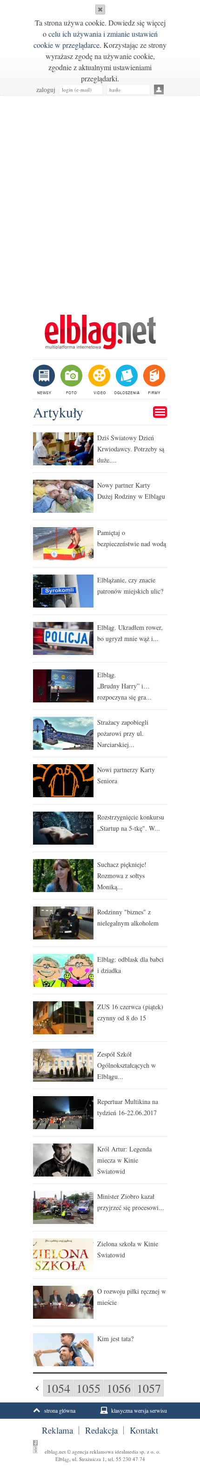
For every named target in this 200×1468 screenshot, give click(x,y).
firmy (153, 379)
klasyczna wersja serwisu (139, 1410)
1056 (119, 1388)
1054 (58, 1388)
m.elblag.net (100, 332)
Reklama (57, 1430)
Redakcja (101, 1430)
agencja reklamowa (92, 1451)
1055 (88, 1388)
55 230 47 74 (130, 1458)
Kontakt (144, 1430)
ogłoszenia (126, 379)
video (98, 379)
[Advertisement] (100, 200)
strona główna (59, 1410)
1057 (149, 1388)
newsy (45, 379)
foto (71, 379)
